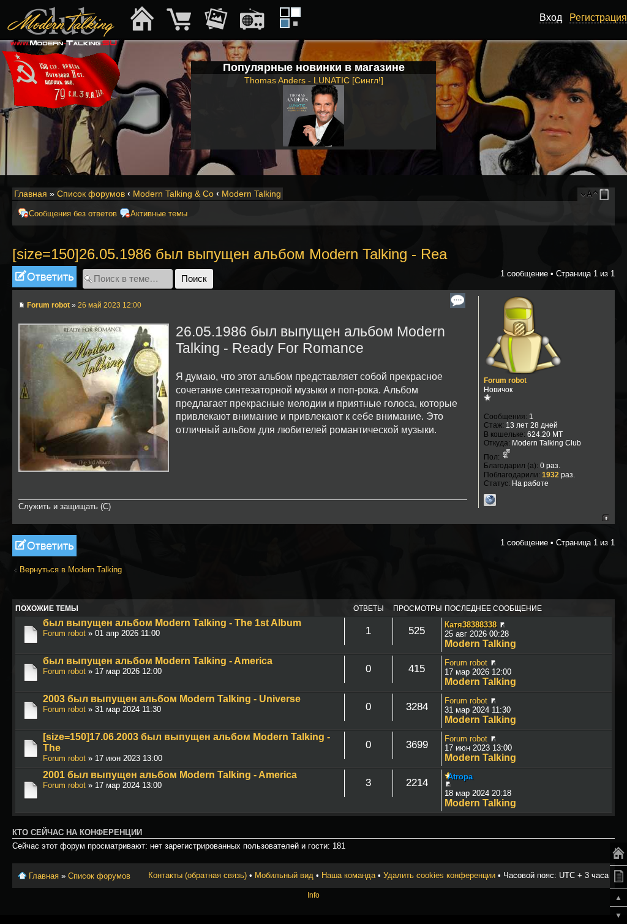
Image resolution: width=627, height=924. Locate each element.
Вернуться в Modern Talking (71, 569)
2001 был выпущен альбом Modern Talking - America (170, 775)
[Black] (284, 12)
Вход (550, 17)
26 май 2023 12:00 (109, 305)
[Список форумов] (62, 19)
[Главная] (618, 854)
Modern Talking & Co (173, 194)
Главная (30, 194)
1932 (550, 475)
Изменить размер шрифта (589, 194)
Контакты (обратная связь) (197, 875)
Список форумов (91, 194)
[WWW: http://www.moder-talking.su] (490, 500)
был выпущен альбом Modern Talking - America (157, 661)
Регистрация (598, 17)
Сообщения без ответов (73, 213)
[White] (295, 12)
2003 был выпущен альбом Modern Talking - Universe (172, 699)
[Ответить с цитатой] (457, 300)
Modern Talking (251, 194)
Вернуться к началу (605, 517)
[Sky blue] (284, 23)
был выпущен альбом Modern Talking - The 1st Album (172, 623)
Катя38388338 (471, 624)
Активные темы (158, 213)
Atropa (460, 776)
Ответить (29, 270)
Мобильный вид (606, 194)
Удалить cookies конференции (439, 875)
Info (313, 895)
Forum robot (48, 305)
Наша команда (348, 875)
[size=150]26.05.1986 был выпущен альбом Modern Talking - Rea (229, 254)
